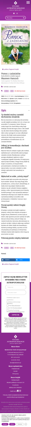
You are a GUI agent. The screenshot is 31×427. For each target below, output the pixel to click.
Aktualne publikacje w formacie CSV (15, 382)
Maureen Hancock (10, 78)
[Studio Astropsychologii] (16, 5)
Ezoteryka (6, 86)
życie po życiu (12, 86)
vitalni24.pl (10, 395)
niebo (12, 91)
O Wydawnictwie (16, 368)
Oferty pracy (15, 373)
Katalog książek (15, 380)
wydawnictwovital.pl (18, 395)
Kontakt (15, 371)
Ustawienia (20, 424)
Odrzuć (12, 424)
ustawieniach (6, 421)
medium (6, 91)
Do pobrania (15, 385)
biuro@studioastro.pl (15, 362)
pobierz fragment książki (11, 69)
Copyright (15, 404)
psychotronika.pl (11, 397)
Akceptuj (5, 424)
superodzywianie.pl (19, 397)
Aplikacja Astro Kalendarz (15, 387)
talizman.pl (25, 395)
